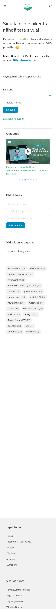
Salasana (8, 89)
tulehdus (14, 325)
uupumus (15, 331)
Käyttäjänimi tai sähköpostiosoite (22, 76)
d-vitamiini (37, 268)
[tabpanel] (28, 157)
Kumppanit (11, 564)
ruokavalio (36, 302)
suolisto (14, 314)
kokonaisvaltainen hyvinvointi (24, 285)
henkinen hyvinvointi (20, 274)
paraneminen (16, 297)
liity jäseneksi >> (24, 60)
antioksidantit (16, 268)
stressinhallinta (32, 308)
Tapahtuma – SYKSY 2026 (18, 541)
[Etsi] (50, 6)
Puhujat (10, 547)
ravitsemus (16, 302)
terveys (30, 314)
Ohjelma (10, 553)
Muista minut (13, 102)
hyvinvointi (16, 279)
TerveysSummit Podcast (18, 589)
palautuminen (33, 291)
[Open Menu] (5, 6)
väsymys (32, 331)
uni (29, 325)
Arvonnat (10, 559)
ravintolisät (37, 297)
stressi (13, 308)
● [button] (20, 179)
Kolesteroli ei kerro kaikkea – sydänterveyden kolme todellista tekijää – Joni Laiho (27, 170)
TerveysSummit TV (19, 320)
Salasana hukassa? (13, 118)
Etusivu (10, 536)
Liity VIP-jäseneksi (14, 601)
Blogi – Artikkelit (14, 595)
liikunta (13, 291)
